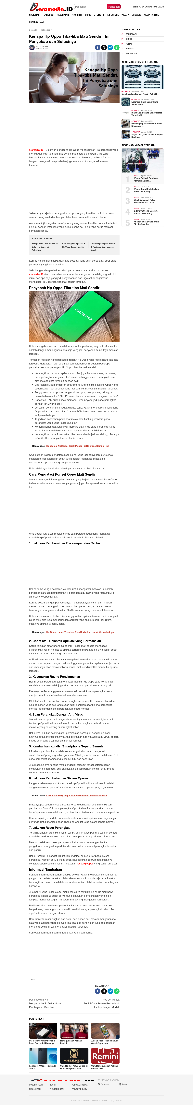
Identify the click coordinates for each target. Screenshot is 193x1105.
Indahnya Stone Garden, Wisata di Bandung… (146, 212)
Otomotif (126, 91)
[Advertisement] (74, 127)
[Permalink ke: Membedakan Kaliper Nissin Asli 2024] (143, 77)
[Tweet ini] (104, 47)
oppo (33, 979)
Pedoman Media (79, 1084)
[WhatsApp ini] (117, 47)
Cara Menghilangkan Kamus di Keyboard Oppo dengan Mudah (103, 246)
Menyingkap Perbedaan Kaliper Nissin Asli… (146, 124)
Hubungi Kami (36, 1084)
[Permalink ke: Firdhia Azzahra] (32, 47)
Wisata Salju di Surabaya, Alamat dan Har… (146, 179)
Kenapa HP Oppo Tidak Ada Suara (42, 1067)
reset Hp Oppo (85, 863)
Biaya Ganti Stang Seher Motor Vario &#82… (146, 113)
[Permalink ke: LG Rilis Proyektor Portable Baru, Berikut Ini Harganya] (43, 1031)
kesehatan (131, 53)
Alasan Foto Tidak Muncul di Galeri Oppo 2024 (105, 1042)
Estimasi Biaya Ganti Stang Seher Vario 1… (144, 103)
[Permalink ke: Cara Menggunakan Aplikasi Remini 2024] (105, 1056)
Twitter (124, 1084)
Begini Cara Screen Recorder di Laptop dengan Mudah (102, 1003)
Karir (53, 1084)
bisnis (129, 39)
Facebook (105, 1084)
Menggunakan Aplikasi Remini (71, 1042)
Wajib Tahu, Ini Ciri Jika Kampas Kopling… (147, 135)
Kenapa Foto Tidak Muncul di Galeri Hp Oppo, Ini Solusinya (45, 246)
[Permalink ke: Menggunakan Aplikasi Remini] (74, 1031)
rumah (129, 43)
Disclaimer (35, 1089)
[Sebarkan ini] (97, 47)
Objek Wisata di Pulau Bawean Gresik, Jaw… (145, 201)
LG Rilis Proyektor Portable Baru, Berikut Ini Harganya (42, 1042)
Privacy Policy (79, 1089)
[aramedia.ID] (51, 6)
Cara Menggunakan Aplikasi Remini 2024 (104, 1067)
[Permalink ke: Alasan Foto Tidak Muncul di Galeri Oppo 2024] (105, 1031)
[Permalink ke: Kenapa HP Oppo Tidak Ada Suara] (43, 1056)
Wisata (136, 176)
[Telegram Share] (110, 47)
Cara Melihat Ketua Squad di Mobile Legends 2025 (74, 1067)
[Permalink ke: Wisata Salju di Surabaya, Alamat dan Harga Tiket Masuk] (143, 160)
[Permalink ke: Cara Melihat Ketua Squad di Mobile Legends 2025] (74, 1056)
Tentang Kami (57, 1089)
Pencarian (114, 6)
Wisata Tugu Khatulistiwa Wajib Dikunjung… (146, 190)
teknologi (131, 34)
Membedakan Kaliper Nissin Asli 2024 (140, 94)
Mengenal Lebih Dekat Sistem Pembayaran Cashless (46, 1003)
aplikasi (130, 48)
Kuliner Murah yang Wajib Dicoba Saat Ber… (146, 222)
